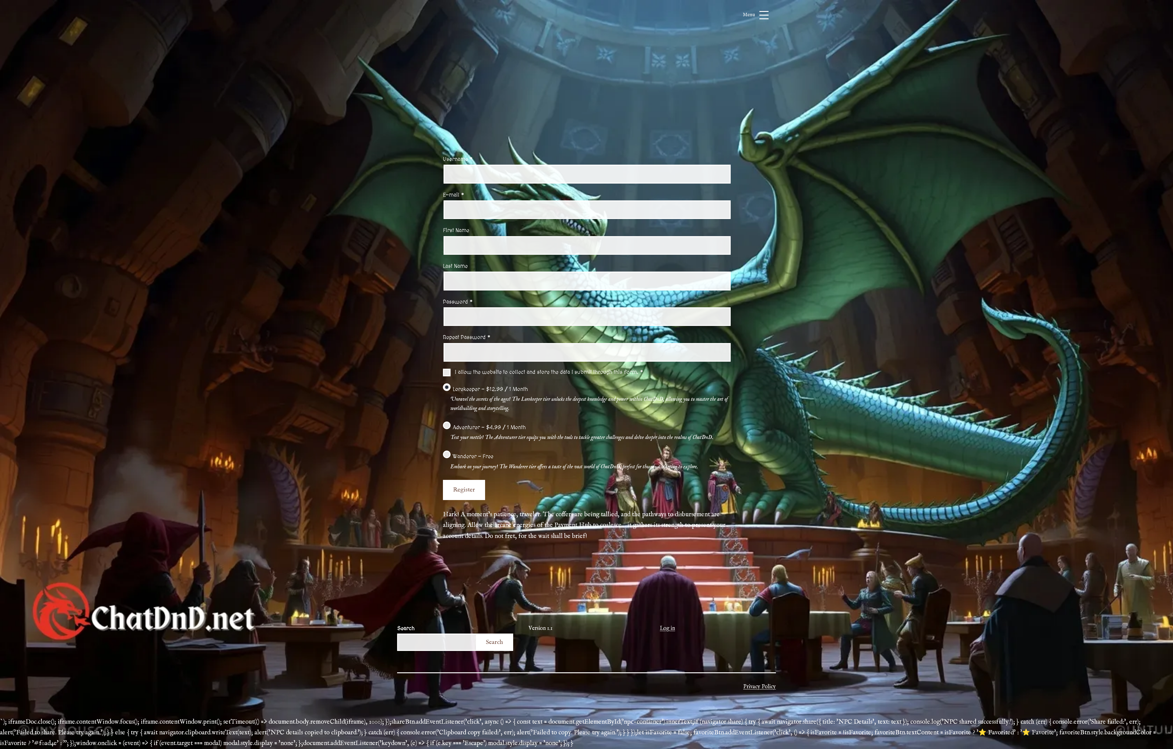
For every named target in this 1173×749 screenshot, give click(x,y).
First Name (456, 230)
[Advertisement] (586, 97)
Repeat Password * (467, 337)
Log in (667, 628)
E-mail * (453, 195)
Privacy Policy (759, 686)
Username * (458, 159)
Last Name (455, 266)
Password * (458, 302)
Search (406, 628)
